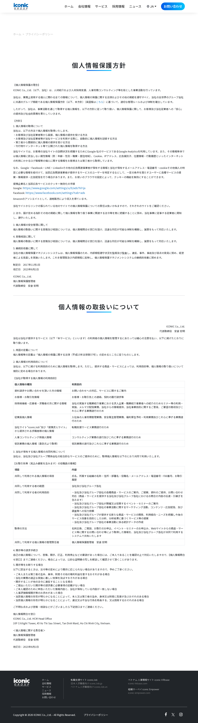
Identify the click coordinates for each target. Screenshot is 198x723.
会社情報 (84, 6)
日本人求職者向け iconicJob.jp (86, 683)
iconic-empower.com (139, 692)
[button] (151, 6)
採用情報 (118, 6)
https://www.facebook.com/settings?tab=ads (55, 193)
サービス (101, 6)
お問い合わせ (173, 6)
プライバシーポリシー (96, 715)
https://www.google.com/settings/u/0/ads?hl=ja (54, 188)
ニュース (135, 6)
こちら (99, 102)
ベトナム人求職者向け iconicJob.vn (89, 686)
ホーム (68, 6)
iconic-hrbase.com (137, 683)
